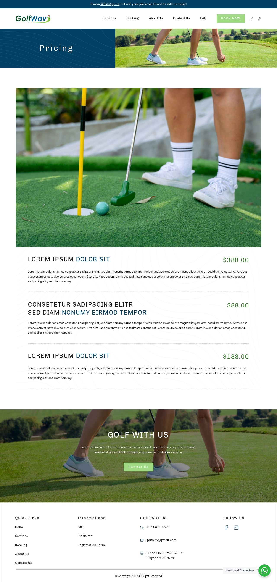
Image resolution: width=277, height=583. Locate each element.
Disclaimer (86, 536)
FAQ (203, 18)
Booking (133, 18)
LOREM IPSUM (69, 259)
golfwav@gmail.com (162, 540)
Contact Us (181, 18)
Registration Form (91, 545)
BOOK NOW (230, 18)
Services (109, 18)
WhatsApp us (110, 4)
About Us (156, 18)
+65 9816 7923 (158, 527)
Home (19, 527)
